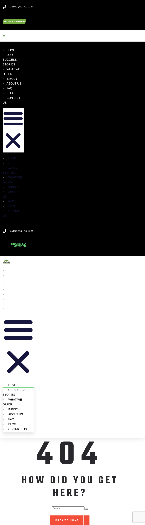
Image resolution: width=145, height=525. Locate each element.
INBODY (12, 78)
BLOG (10, 93)
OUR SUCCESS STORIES (10, 59)
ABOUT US (14, 83)
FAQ (9, 88)
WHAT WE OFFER (12, 180)
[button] (13, 130)
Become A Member (18, 245)
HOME (11, 50)
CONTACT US (12, 213)
